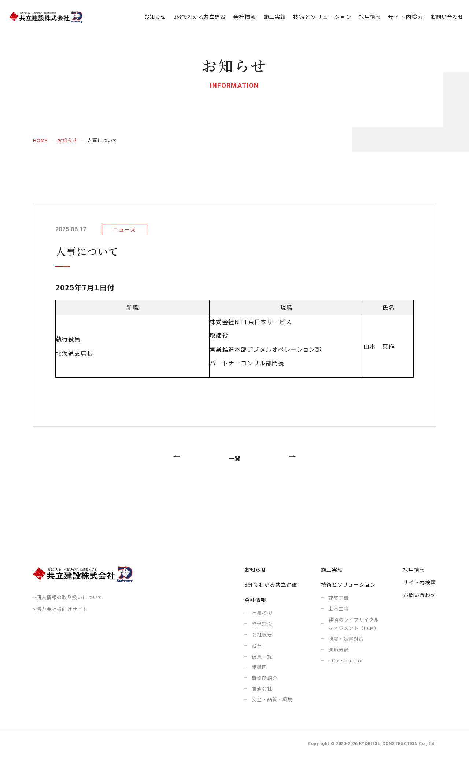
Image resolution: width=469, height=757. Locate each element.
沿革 (257, 645)
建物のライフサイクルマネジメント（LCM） (354, 623)
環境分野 (338, 649)
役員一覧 (262, 656)
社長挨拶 (262, 612)
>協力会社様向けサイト (60, 608)
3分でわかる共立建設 (199, 16)
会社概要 (262, 634)
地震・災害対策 (346, 638)
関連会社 (262, 688)
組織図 (259, 666)
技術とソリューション (348, 584)
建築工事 (338, 597)
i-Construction (346, 660)
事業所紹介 (264, 677)
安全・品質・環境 (272, 699)
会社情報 (255, 600)
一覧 (234, 458)
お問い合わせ (447, 16)
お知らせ (155, 16)
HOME (40, 140)
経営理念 (262, 623)
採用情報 (370, 16)
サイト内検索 (405, 17)
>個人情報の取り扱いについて (68, 597)
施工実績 (275, 16)
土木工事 (338, 608)
